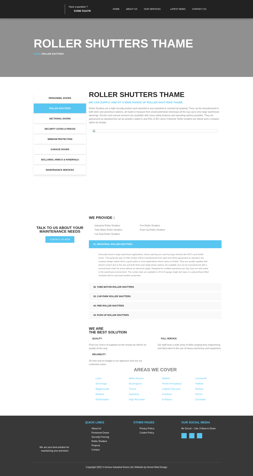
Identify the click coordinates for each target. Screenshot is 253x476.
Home (116, 9)
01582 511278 (82, 10)
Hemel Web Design (157, 467)
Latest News (178, 9)
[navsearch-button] (217, 9)
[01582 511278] (70, 10)
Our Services (152, 9)
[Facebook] (184, 435)
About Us (131, 9)
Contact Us (199, 9)
